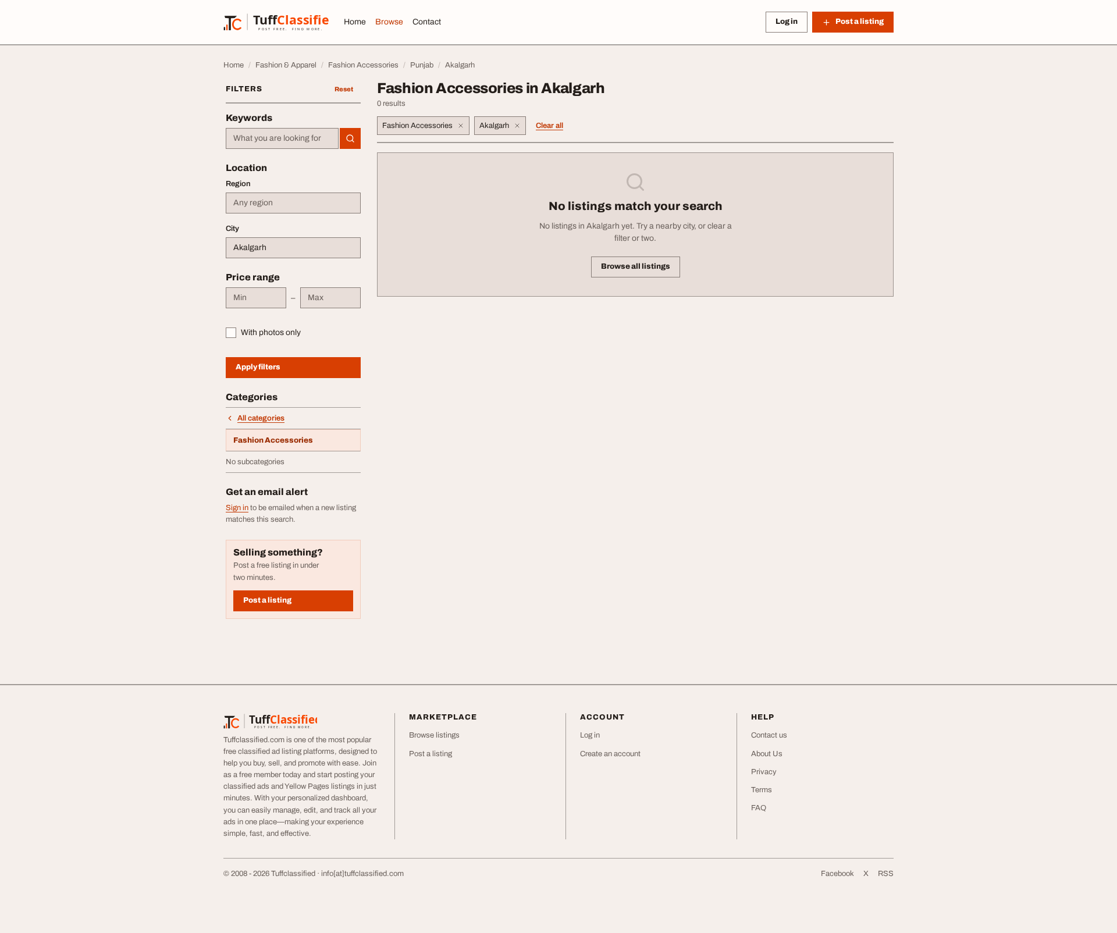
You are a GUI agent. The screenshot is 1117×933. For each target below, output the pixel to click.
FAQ (758, 808)
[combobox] (282, 138)
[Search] (350, 138)
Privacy (764, 772)
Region (238, 184)
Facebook (837, 874)
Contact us (769, 735)
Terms (761, 790)
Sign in (237, 508)
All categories (260, 418)
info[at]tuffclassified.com (362, 874)
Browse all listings (635, 266)
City (232, 229)
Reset (344, 89)
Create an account (610, 754)
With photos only (271, 332)
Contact (426, 21)
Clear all (549, 126)
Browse (389, 21)
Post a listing (267, 600)
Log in (787, 21)
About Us (766, 754)
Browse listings (434, 735)
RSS (886, 874)
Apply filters (258, 367)
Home (355, 21)
